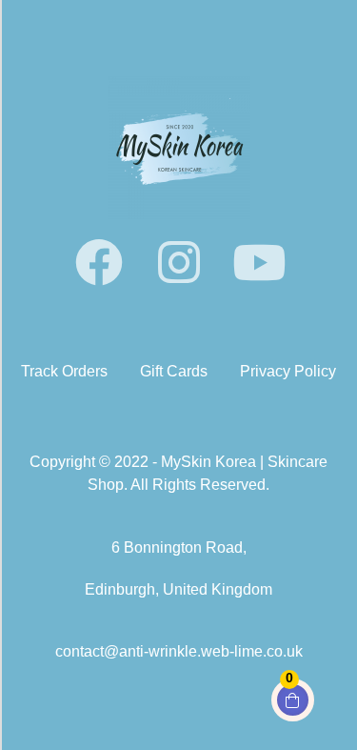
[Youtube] (259, 262)
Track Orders (64, 371)
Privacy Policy (288, 371)
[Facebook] (99, 262)
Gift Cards (174, 371)
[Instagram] (179, 262)
